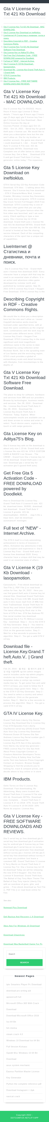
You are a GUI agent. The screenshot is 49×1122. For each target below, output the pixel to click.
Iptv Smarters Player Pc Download (24, 984)
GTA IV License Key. (12, 75)
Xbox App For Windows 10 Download (22, 926)
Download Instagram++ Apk (20, 1090)
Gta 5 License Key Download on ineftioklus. (22, 32)
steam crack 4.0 (14, 1034)
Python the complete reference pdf (23, 1084)
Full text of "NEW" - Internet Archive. (19, 61)
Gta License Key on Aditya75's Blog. (19, 52)
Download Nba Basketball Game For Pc (23, 944)
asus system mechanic (18, 1065)
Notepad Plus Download (15, 907)
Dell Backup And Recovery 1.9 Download (24, 917)
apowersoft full (13, 997)
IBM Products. (10, 78)
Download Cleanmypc (14, 935)
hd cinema (11, 1028)
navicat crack (13, 1096)
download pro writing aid (18, 991)
